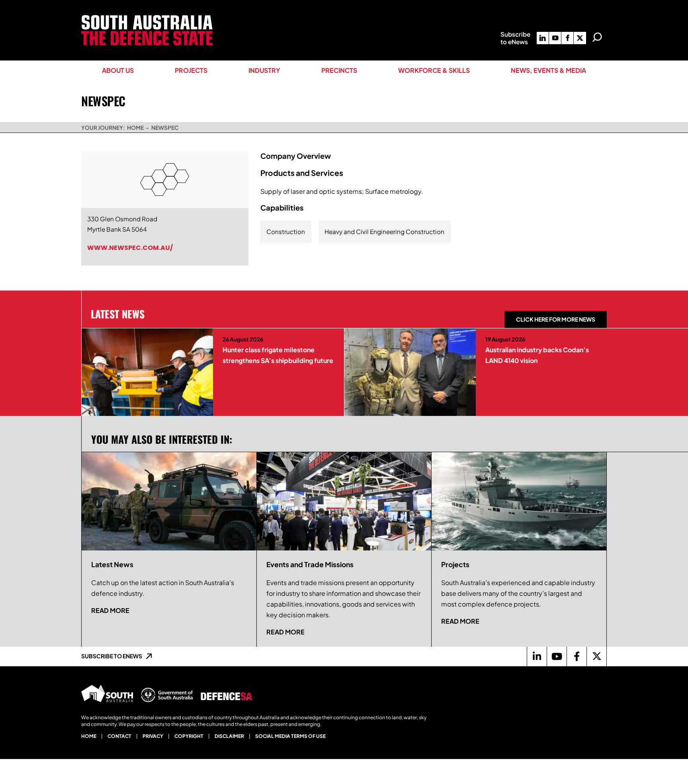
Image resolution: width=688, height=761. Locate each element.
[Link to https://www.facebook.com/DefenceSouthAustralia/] (576, 656)
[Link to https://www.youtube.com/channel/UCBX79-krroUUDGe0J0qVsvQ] (557, 656)
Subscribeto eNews (515, 38)
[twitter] (580, 38)
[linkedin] (543, 38)
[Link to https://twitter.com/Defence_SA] (596, 656)
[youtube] (555, 38)
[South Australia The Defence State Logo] (147, 18)
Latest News (118, 313)
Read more (110, 610)
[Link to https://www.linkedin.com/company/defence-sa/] (537, 656)
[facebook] (567, 38)
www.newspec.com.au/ (130, 247)
